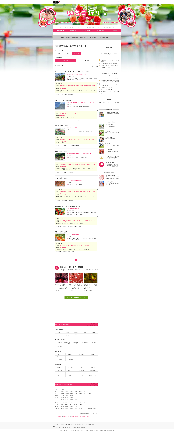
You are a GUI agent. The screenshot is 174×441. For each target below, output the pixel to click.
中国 (104, 27)
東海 (93, 27)
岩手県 (71, 391)
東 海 (56, 400)
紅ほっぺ (71, 373)
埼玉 (83, 27)
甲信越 (86, 27)
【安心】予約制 (60, 30)
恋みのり (92, 373)
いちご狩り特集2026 (59, 27)
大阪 (101, 27)
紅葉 (86, 424)
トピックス (114, 30)
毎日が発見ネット (84, 427)
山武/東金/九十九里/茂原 (67, 343)
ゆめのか (71, 375)
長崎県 (71, 408)
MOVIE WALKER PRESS (76, 427)
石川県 (62, 397)
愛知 (95, 27)
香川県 (62, 406)
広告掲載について (96, 430)
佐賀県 (66, 408)
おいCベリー (71, 370)
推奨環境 (73, 430)
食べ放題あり (92, 354)
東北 (70, 27)
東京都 (67, 332)
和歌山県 (81, 402)
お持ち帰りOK (71, 354)
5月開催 (71, 359)
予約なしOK (73, 30)
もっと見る (116, 94)
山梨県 (62, 395)
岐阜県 (66, 400)
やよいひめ (60, 373)
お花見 (66, 424)
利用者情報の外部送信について (109, 430)
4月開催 (60, 359)
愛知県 (62, 400)
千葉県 (67, 53)
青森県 (66, 391)
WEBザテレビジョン (68, 427)
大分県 (80, 408)
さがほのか (92, 367)
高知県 (75, 406)
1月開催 (71, 357)
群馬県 (59, 335)
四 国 (56, 406)
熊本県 (75, 408)
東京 (75, 27)
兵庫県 (71, 402)
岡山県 (66, 404)
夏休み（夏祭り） (82, 424)
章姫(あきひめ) (60, 367)
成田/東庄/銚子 (85, 342)
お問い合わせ (77, 430)
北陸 (90, 27)
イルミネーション (91, 424)
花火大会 (76, 424)
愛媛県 (66, 406)
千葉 (81, 27)
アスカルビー (71, 367)
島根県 (80, 404)
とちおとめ (92, 370)
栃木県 (67, 335)
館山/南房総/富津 (76, 343)
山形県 (80, 391)
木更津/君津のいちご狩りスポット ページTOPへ (89, 413)
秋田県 (75, 391)
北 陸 (56, 397)
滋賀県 (85, 402)
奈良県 (75, 402)
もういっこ (81, 370)
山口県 (71, 404)
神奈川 (78, 27)
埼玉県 (93, 332)
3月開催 (92, 357)
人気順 (87, 60)
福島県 (85, 391)
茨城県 (76, 335)
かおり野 (82, 367)
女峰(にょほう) (82, 373)
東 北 (56, 391)
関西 (98, 27)
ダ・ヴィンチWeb (61, 427)
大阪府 (62, 402)
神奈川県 (76, 332)
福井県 (71, 397)
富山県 (66, 397)
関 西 (56, 402)
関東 (73, 27)
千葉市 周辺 (59, 346)
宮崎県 (85, 408)
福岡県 (62, 408)
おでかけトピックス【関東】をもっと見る (76, 297)
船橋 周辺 (93, 342)
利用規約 (61, 430)
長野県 (66, 395)
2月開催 (81, 357)
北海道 (66, 27)
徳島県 (71, 406)
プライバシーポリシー (67, 430)
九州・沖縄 (111, 27)
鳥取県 (75, 404)
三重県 (71, 400)
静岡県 (75, 400)
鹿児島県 (90, 408)
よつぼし (82, 375)
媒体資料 (91, 430)
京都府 (66, 402)
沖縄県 (94, 408)
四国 (107, 27)
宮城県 (62, 391)
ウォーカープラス (56, 424)
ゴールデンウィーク (71, 424)
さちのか (60, 370)
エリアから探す (100, 30)
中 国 (56, 404)
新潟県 (71, 395)
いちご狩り (62, 424)
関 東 (56, 393)
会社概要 (101, 430)
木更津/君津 (59, 342)
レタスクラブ (56, 427)
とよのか (60, 375)
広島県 (62, 404)
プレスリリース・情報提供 (85, 430)
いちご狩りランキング (87, 30)
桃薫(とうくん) (92, 375)
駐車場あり (81, 354)
